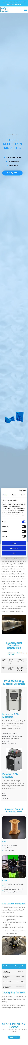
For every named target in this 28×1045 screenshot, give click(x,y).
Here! (19, 4)
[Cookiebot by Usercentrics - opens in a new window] (19, 490)
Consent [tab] (5, 494)
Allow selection (14, 548)
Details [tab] (14, 494)
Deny (14, 553)
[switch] (24, 526)
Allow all (14, 543)
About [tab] (23, 494)
